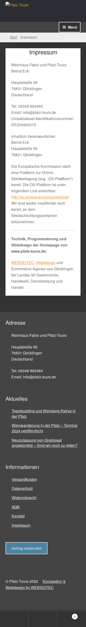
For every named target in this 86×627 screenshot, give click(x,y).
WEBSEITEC (22, 262)
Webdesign (45, 262)
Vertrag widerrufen (26, 548)
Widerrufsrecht (24, 497)
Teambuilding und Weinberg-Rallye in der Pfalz (44, 413)
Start (13, 37)
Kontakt (18, 516)
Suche (43, 619)
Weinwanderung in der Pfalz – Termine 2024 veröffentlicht (44, 428)
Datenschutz (22, 488)
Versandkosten (24, 479)
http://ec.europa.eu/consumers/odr (39, 197)
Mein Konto (14, 619)
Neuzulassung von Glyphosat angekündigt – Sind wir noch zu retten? (45, 442)
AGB (16, 507)
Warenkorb (66, 614)
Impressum (21, 525)
